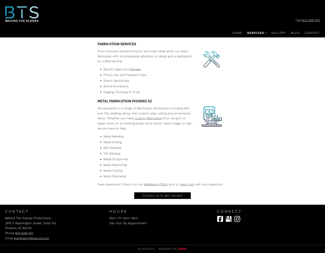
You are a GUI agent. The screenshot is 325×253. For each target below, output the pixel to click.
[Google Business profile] (228, 219)
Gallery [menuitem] (278, 33)
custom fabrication (148, 118)
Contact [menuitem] (312, 33)
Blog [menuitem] (295, 33)
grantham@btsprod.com (31, 238)
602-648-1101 (311, 20)
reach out (187, 184)
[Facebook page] (220, 219)
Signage (135, 69)
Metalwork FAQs (156, 184)
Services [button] (255, 33)
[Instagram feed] (237, 219)
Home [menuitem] (237, 33)
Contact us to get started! (162, 195)
